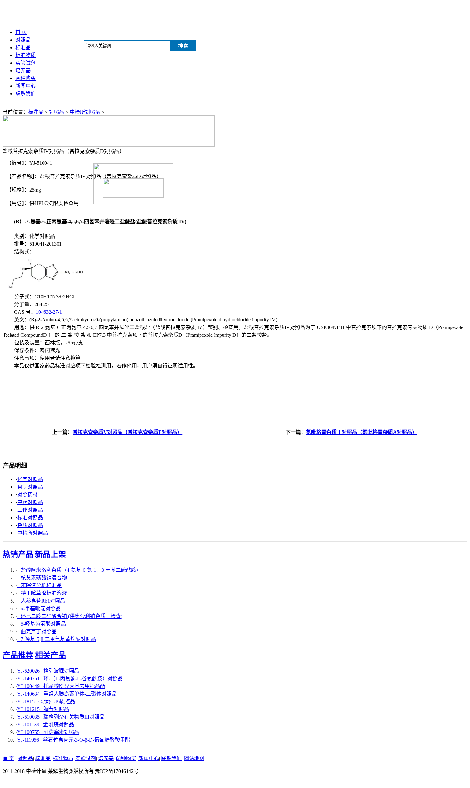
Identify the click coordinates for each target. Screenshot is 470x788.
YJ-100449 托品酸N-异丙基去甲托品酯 (61, 686)
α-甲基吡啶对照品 (39, 608)
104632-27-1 (49, 312)
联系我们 (25, 93)
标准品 (23, 47)
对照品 (23, 40)
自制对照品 (30, 487)
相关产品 (50, 655)
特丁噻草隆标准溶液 (42, 593)
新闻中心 (25, 86)
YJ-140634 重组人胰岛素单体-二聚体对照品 (67, 694)
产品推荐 (18, 655)
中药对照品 (30, 502)
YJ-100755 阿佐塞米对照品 (48, 732)
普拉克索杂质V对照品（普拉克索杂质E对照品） (127, 432)
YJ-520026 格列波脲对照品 (48, 671)
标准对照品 (30, 517)
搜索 (183, 46)
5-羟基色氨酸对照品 (41, 623)
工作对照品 (30, 510)
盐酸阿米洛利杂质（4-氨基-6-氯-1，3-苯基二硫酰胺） (79, 570)
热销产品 (18, 554)
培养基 (23, 70)
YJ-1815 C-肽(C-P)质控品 (46, 701)
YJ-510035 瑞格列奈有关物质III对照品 (61, 717)
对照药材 (27, 494)
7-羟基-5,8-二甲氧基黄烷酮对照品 (56, 639)
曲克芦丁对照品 (37, 631)
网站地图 (194, 758)
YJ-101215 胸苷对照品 (43, 709)
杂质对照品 (30, 525)
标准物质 (25, 55)
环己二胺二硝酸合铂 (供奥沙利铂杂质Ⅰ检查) (69, 616)
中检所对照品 (85, 112)
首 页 (21, 32)
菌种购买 (25, 78)
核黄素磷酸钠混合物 (42, 577)
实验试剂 (25, 63)
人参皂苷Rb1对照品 (41, 600)
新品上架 (50, 554)
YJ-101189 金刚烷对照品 (45, 724)
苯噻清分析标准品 (39, 585)
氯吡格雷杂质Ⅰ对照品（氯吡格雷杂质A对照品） (361, 432)
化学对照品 (30, 479)
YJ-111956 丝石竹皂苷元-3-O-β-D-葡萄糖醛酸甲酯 (73, 740)
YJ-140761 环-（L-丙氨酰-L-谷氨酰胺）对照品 (70, 678)
